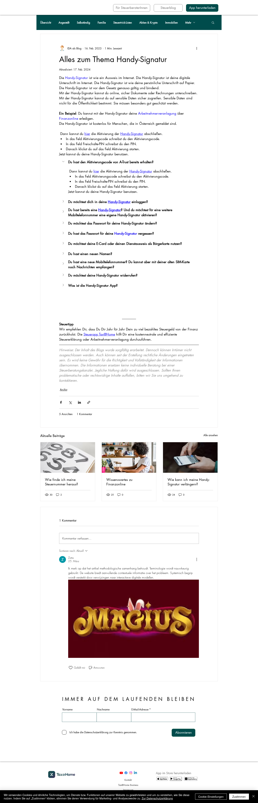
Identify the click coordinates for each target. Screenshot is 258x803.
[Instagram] (131, 773)
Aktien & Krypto (148, 22)
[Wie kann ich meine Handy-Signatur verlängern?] (190, 457)
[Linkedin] (135, 773)
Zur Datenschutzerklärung (157, 798)
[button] (213, 22)
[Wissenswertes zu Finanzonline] (129, 457)
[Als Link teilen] (88, 402)
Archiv (63, 389)
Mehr (188, 22)
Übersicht (45, 22)
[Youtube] (121, 773)
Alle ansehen (210, 435)
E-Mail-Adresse (139, 709)
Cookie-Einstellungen (211, 796)
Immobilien (171, 22)
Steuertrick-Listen (122, 22)
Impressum (128, 790)
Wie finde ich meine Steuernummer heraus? (61, 481)
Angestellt (64, 22)
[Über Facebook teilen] (61, 402)
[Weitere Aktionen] (196, 48)
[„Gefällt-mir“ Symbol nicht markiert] (70, 667)
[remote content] (129, 302)
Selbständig (83, 22)
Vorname (67, 709)
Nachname (103, 709)
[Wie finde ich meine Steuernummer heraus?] (67, 457)
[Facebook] (126, 773)
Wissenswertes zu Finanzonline (119, 481)
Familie (102, 22)
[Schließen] (253, 796)
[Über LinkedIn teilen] (79, 402)
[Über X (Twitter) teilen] (70, 402)
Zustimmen (239, 796)
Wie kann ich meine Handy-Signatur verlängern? (189, 481)
